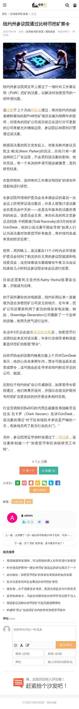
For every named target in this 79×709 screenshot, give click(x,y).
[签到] (27, 645)
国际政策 (50, 31)
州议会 (36, 109)
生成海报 (41, 489)
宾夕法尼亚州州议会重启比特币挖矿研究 (32, 582)
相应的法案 (42, 332)
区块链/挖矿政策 (19, 13)
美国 (28, 501)
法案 (9, 109)
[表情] (15, 645)
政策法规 (18, 501)
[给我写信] (47, 521)
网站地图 (52, 702)
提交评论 (65, 644)
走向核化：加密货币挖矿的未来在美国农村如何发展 (39, 575)
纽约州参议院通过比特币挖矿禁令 (36, 24)
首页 (4, 13)
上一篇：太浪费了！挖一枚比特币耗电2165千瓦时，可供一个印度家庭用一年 (40, 535)
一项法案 (62, 437)
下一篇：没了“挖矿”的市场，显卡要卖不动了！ (39, 543)
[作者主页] (39, 521)
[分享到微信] (44, 483)
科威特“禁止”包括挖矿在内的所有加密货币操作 (36, 610)
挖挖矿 (39, 5)
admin (28, 515)
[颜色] (21, 645)
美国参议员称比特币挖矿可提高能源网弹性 (34, 603)
